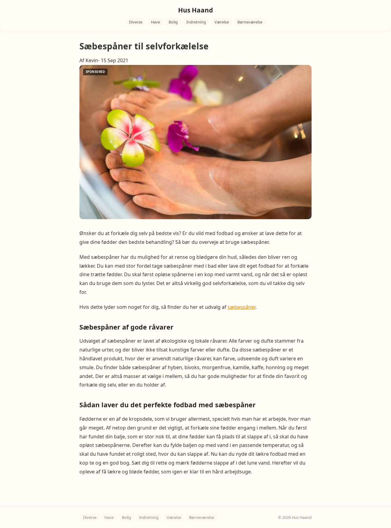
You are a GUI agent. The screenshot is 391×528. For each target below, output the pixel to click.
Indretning (196, 22)
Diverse (135, 22)
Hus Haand (195, 10)
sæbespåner (241, 307)
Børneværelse (249, 22)
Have (155, 22)
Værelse (221, 22)
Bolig (173, 22)
